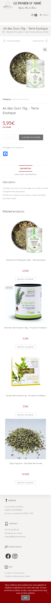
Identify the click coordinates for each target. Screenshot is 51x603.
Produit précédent (13, 41)
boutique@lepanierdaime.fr (15, 537)
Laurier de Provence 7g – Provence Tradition (25, 395)
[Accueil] (3, 32)
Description (25, 168)
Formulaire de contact (13, 533)
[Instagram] (15, 556)
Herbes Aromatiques (20, 99)
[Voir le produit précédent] (4, 41)
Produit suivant (38, 41)
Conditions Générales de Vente (17, 576)
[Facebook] (8, 556)
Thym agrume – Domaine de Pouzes (25, 463)
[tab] (26, 168)
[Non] (47, 592)
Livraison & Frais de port (14, 573)
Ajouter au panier (31, 137)
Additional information (25, 174)
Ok (25, 598)
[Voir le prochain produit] (46, 41)
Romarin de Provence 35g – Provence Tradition (25, 327)
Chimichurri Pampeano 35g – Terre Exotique (25, 260)
